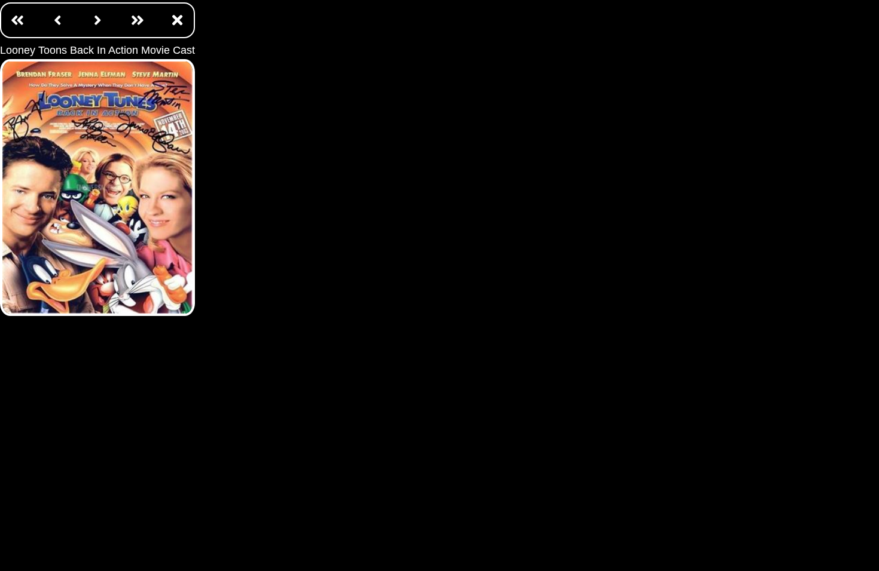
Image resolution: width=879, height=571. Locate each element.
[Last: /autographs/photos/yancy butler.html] (137, 20)
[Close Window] (178, 20)
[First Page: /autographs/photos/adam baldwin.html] (17, 20)
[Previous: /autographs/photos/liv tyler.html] (57, 20)
